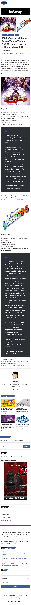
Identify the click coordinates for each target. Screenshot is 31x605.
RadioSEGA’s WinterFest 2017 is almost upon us (22, 425)
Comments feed (7, 517)
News (12, 35)
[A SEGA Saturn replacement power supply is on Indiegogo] (23, 403)
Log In (15, 586)
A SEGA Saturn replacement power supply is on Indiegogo (22, 409)
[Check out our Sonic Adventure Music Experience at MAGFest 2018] (8, 419)
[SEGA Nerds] (4, 3)
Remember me (6, 582)
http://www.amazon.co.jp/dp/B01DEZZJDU (12, 199)
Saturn (17, 35)
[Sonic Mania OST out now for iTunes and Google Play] (8, 403)
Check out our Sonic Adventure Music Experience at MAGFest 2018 (7, 427)
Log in (4, 511)
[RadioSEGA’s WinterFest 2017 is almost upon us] (23, 419)
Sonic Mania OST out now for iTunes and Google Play (7, 409)
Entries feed (5, 514)
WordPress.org (6, 520)
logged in (9, 440)
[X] (18, 389)
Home (6, 595)
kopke (5, 53)
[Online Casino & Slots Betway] (15, 11)
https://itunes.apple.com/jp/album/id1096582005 (14, 196)
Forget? (27, 578)
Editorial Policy (15, 598)
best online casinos (23, 457)
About (25, 595)
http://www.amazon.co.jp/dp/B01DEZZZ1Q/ (12, 365)
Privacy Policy (13, 595)
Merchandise (5, 35)
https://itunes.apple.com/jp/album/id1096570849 (14, 361)
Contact (20, 595)
